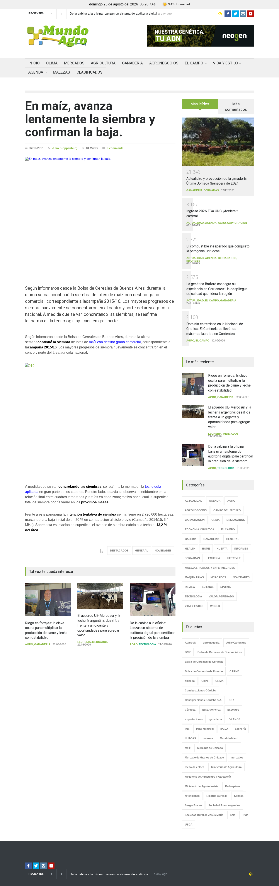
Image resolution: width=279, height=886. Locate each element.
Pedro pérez (232, 786)
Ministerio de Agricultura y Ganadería (208, 776)
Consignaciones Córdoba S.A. (203, 700)
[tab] (200, 105)
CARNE (234, 671)
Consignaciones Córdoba (200, 690)
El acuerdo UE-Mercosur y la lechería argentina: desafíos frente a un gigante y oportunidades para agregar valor (98, 625)
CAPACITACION (237, 222)
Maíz (188, 748)
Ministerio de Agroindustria (201, 786)
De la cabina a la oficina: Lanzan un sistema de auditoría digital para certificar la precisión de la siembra (113, 13)
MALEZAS (61, 72)
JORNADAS (211, 190)
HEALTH (190, 548)
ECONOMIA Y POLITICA (199, 529)
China (205, 681)
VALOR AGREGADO (221, 596)
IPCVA (224, 728)
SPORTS (225, 586)
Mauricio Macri (229, 738)
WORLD (215, 606)
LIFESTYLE (234, 558)
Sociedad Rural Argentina (224, 805)
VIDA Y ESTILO (225, 63)
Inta (187, 728)
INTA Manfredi (205, 728)
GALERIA (191, 539)
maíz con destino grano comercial (115, 342)
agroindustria (211, 642)
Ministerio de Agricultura (226, 767)
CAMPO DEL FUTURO (227, 510)
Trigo (245, 815)
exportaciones (194, 719)
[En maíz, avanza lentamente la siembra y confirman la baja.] (100, 213)
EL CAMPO (194, 63)
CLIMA (52, 63)
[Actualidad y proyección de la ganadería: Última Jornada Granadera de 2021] (218, 142)
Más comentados (236, 107)
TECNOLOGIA (147, 644)
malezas (208, 738)
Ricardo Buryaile (216, 795)
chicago (190, 681)
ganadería (215, 719)
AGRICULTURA (103, 63)
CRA (232, 700)
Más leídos (200, 104)
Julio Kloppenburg (64, 148)
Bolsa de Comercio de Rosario (204, 671)
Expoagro (233, 709)
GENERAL (141, 550)
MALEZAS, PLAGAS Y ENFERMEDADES (210, 567)
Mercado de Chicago (210, 748)
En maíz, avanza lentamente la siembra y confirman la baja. (90, 119)
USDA (188, 824)
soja (232, 815)
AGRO (29, 644)
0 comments (115, 148)
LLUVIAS (190, 738)
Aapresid (190, 642)
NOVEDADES (163, 550)
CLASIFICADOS (89, 72)
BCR (188, 652)
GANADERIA (132, 63)
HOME (206, 548)
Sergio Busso (193, 805)
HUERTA (222, 548)
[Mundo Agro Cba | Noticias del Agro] (57, 43)
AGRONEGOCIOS (163, 63)
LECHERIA (84, 642)
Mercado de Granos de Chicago (204, 757)
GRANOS (234, 719)
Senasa (238, 795)
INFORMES (193, 260)
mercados (237, 757)
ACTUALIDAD (195, 222)
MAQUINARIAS (194, 577)
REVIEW (190, 586)
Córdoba (190, 709)
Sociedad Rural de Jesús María (204, 815)
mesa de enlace (194, 767)
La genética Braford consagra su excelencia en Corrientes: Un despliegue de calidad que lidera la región (217, 289)
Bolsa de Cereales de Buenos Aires (219, 652)
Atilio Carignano (236, 642)
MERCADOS (74, 63)
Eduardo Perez (211, 709)
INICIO (34, 63)
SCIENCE (208, 586)
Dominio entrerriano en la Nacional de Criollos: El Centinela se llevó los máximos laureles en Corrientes (214, 329)
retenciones (192, 795)
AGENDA (35, 72)
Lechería (240, 728)
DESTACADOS (119, 550)
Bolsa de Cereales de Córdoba (204, 661)
